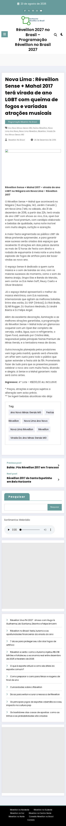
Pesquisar (16, 497)
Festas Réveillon (40, 128)
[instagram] (37, 10)
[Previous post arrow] (58, 465)
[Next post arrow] (58, 480)
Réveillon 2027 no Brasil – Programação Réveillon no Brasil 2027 (33, 39)
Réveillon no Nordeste (19, 810)
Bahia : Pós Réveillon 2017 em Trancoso (33, 467)
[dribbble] (33, 10)
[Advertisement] (33, 576)
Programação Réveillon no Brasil (22, 122)
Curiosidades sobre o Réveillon (26, 687)
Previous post (14, 463)
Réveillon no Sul (17, 813)
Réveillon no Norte (17, 816)
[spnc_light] (62, 35)
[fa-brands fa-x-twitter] (28, 10)
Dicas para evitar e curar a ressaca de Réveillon (35, 694)
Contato (31, 820)
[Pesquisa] (55, 35)
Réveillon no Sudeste (43, 810)
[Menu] (4, 34)
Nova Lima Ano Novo (36, 420)
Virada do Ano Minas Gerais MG (28, 437)
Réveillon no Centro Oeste (40, 813)
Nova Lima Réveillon (28, 131)
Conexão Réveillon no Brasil (41, 816)
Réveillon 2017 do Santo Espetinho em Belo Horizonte (29, 479)
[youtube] (41, 10)
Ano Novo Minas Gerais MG (20, 128)
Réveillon (42, 131)
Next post (12, 474)
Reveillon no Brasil (16, 140)
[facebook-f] (24, 10)
